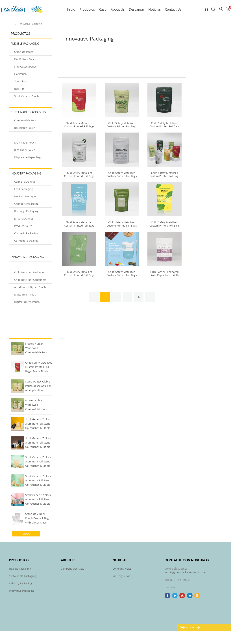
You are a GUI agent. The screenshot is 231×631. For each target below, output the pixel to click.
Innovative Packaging (30, 23)
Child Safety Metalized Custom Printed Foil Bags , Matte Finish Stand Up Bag (38, 367)
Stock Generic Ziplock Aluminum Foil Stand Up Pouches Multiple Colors (38, 424)
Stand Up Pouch (24, 51)
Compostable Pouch (26, 120)
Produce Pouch (23, 226)
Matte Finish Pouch (25, 294)
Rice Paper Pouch (24, 150)
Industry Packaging (26, 173)
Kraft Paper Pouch (25, 142)
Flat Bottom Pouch (25, 59)
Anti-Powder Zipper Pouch (30, 287)
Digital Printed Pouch (27, 302)
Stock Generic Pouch (26, 96)
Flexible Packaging (25, 44)
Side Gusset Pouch (25, 66)
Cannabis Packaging (26, 203)
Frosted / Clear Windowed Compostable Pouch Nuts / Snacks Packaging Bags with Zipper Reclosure (37, 348)
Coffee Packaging (24, 181)
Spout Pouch (21, 81)
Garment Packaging (26, 240)
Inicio (12, 24)
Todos (26, 533)
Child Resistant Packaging (29, 272)
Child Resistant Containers (30, 279)
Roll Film (19, 88)
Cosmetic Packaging (26, 233)
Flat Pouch (20, 74)
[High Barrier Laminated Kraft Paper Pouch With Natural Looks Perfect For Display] (164, 249)
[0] (228, 10)
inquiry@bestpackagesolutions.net (185, 572)
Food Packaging (23, 189)
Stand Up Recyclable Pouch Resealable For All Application (38, 386)
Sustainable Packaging (28, 112)
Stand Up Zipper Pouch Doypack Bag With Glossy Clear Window (37, 518)
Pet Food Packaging (25, 196)
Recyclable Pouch (24, 127)
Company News (122, 568)
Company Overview (72, 568)
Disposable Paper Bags (28, 157)
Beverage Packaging (26, 211)
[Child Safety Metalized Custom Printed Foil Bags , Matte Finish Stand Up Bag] (79, 100)
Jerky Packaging (23, 218)
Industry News (121, 576)
